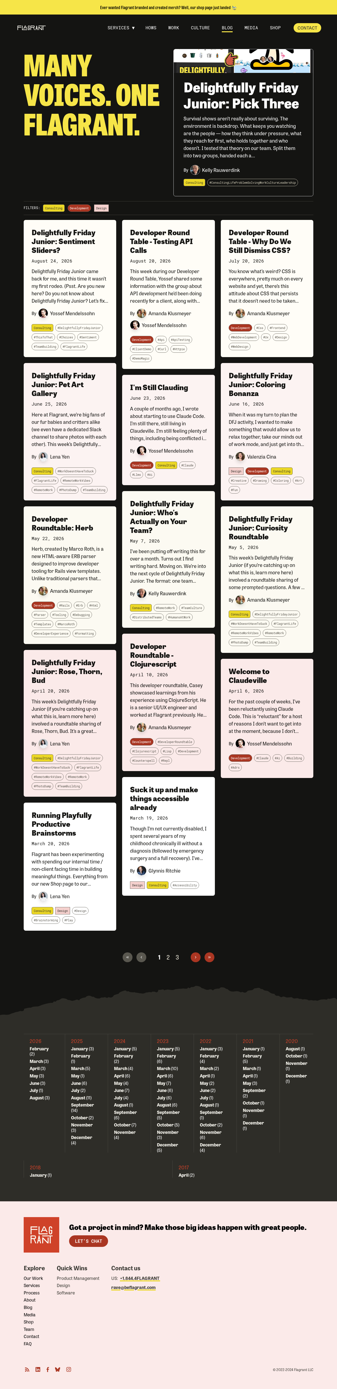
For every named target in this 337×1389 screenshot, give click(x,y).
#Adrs (235, 767)
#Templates (42, 624)
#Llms (136, 475)
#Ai (149, 475)
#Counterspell (143, 760)
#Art (298, 480)
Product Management (78, 1278)
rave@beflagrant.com (133, 1287)
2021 (248, 1040)
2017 (184, 1167)
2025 (77, 1040)
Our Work (33, 1278)
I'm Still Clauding (159, 387)
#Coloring (281, 480)
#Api (161, 340)
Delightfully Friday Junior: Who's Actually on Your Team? (162, 516)
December (81, 1137)
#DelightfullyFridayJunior (79, 328)
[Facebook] (47, 1369)
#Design (80, 911)
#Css (259, 328)
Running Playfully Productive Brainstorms (62, 824)
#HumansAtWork (179, 617)
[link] (127, 957)
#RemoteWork (43, 490)
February (39, 1048)
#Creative (238, 480)
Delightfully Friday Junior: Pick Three (241, 94)
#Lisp (167, 751)
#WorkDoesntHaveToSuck (75, 471)
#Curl (162, 349)
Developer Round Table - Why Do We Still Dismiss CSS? (260, 241)
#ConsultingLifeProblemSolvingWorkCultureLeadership (252, 182)
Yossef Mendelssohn (72, 313)
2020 (292, 1040)
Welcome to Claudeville (249, 675)
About (30, 1300)
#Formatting (84, 633)
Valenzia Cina (261, 456)
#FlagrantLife (74, 346)
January (80, 1048)
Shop (29, 1321)
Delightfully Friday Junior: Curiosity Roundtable (261, 527)
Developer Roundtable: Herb (62, 523)
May (34, 1075)
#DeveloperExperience (51, 633)
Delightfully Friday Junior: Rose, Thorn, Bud (67, 671)
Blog (28, 1307)
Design (63, 1285)
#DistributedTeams (147, 617)
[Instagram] (68, 1369)
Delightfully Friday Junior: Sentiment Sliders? (63, 241)
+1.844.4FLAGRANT (140, 1278)
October (80, 1117)
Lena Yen (60, 456)
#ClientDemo (141, 349)
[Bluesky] (57, 1369)
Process (32, 1292)
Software (66, 1292)
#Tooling (59, 615)
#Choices (66, 337)
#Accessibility (185, 885)
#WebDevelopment (244, 337)
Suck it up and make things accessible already (164, 798)
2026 (36, 1040)
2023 (163, 1040)
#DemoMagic (141, 358)
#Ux (265, 337)
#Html (93, 605)
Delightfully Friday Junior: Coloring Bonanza (261, 384)
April (35, 1068)
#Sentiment (88, 337)
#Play (68, 920)
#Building (294, 758)
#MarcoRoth (66, 624)
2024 (120, 1040)
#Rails (64, 605)
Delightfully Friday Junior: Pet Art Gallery (63, 384)
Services (32, 1285)
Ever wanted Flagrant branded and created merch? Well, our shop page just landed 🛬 (168, 7)
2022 (206, 1040)
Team (29, 1329)
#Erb (79, 605)
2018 (35, 1167)
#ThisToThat (43, 337)
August (37, 1097)
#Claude (187, 465)
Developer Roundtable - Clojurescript (153, 655)
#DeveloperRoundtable (175, 742)
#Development (188, 751)
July (34, 1090)
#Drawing (260, 480)
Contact (307, 27)
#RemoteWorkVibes (76, 480)
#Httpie (179, 349)
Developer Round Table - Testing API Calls (161, 241)
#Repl (165, 760)
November (82, 1124)
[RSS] (27, 1369)
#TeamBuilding (45, 346)
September (82, 1104)
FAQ (28, 1343)
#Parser (40, 615)
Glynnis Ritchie (165, 870)
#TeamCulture (191, 608)
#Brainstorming (46, 920)
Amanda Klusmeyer (71, 590)
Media (30, 1314)
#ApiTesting (180, 340)
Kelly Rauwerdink (221, 169)
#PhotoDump (67, 490)
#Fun (234, 490)
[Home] (41, 1235)
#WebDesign (239, 346)
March (37, 1061)
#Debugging (81, 615)
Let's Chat (88, 1241)
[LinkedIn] (38, 1369)
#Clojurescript (144, 751)
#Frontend (277, 328)
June (35, 1083)
